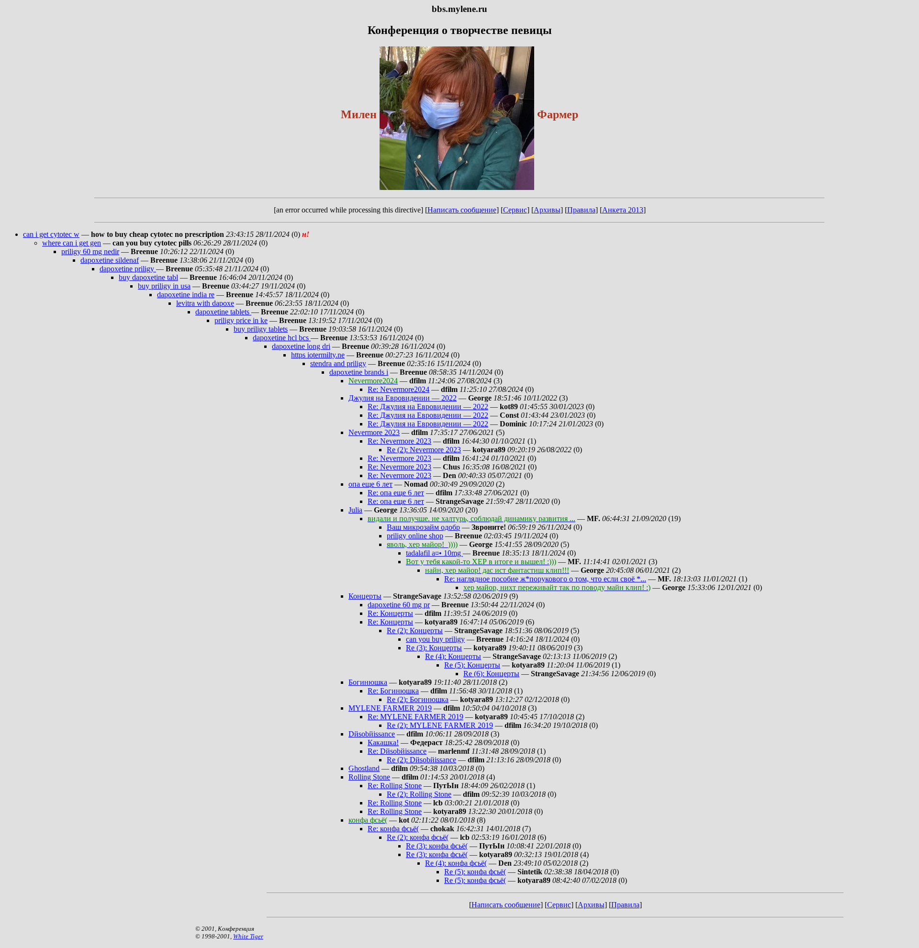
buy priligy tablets (261, 329)
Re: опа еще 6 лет (396, 493)
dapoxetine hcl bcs (282, 338)
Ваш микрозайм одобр (423, 527)
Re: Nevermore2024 (398, 389)
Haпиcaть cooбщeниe (461, 210)
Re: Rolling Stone (395, 785)
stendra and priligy (338, 363)
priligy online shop (415, 536)
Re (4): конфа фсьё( (456, 863)
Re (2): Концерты (415, 630)
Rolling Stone (369, 777)
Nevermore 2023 (374, 432)
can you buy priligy (435, 639)
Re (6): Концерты (491, 673)
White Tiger (248, 936)
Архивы (547, 210)
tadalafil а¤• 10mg (434, 553)
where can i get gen (71, 243)
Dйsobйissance (371, 734)
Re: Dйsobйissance (397, 751)
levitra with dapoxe (205, 303)
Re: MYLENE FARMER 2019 (415, 717)
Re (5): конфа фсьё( (475, 872)
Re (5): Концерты (472, 665)
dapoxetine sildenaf (109, 260)
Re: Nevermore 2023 (399, 441)
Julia (355, 510)
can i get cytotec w (51, 234)
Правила (581, 210)
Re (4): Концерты (453, 656)
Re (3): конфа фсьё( (437, 846)
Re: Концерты (390, 613)
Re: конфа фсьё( (393, 829)
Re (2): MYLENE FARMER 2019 (440, 725)
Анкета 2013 (622, 210)
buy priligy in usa (164, 286)
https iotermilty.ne (318, 355)
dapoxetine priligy (128, 269)
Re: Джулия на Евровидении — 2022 (428, 406)
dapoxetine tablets (223, 312)
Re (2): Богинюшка (417, 699)
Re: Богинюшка (393, 691)
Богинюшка (367, 682)
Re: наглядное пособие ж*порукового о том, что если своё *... (545, 579)
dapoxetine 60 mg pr (399, 605)
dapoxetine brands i (358, 372)
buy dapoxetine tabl (148, 277)
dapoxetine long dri (301, 346)
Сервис (515, 210)
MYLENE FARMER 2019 (390, 708)
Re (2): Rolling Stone (419, 794)
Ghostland (364, 768)
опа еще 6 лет (370, 484)
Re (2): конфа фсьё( (417, 837)
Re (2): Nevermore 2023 (424, 450)
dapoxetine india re (185, 294)
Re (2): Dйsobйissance (421, 760)
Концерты (364, 596)
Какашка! (383, 742)
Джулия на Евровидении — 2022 (402, 398)
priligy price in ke (241, 320)
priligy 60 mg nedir (90, 251)
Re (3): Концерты (434, 648)
